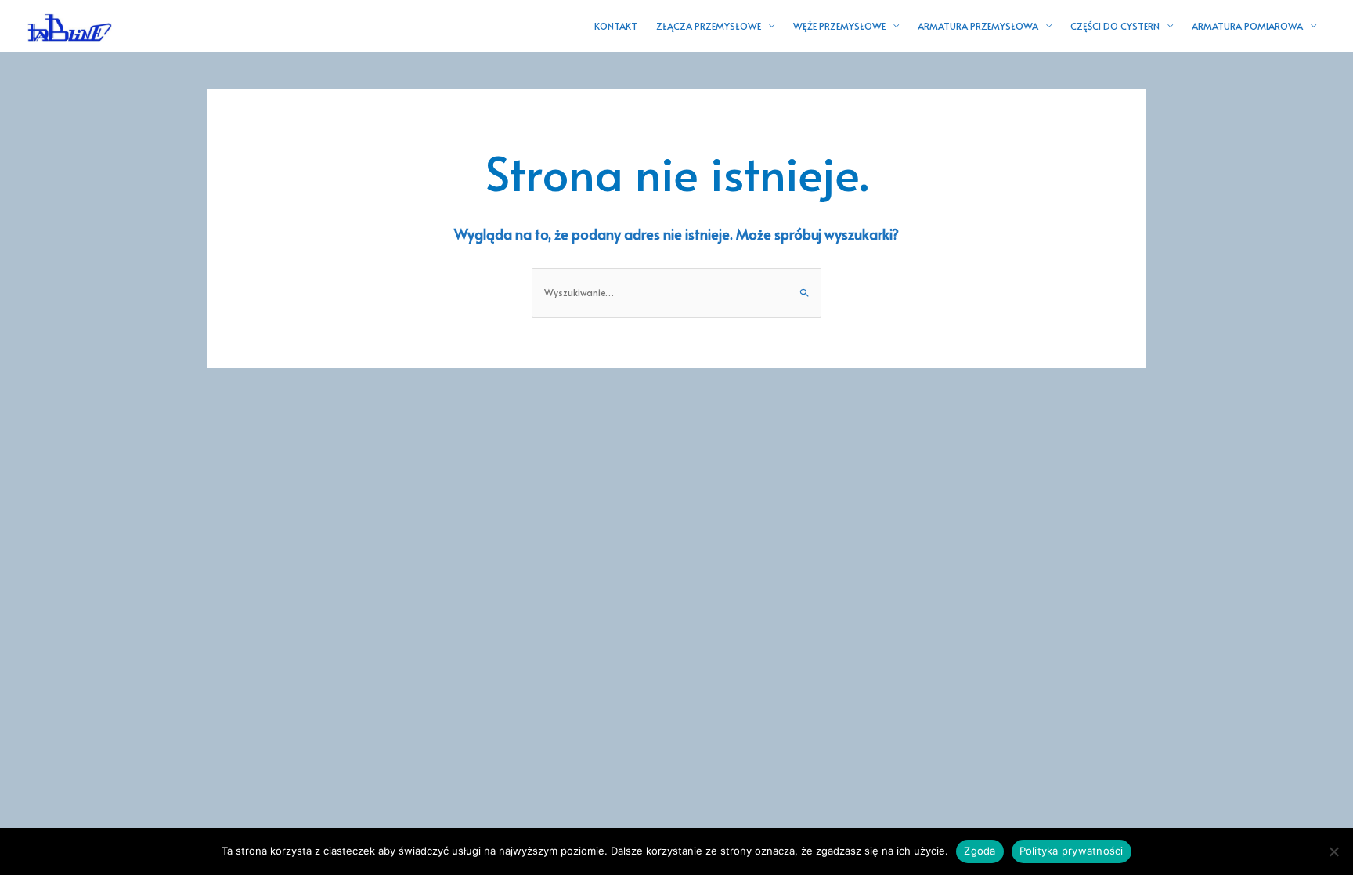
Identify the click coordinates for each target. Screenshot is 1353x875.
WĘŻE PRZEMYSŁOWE (839, 26)
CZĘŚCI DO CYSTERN (1115, 26)
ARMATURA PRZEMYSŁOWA (978, 26)
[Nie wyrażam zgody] (1333, 851)
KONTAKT (615, 26)
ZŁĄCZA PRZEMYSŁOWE (708, 26)
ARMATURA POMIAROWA (1247, 26)
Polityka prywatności (1071, 850)
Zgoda (979, 850)
